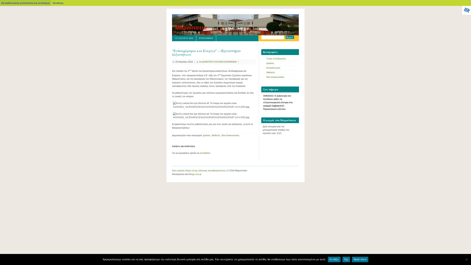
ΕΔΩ (279, 133)
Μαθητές (216, 135)
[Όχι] (466, 259)
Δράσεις (207, 135)
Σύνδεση (58, 2)
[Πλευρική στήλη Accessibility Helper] (466, 10)
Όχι (346, 259)
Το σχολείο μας (184, 38)
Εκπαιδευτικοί (273, 68)
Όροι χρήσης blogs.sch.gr (184, 170)
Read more (360, 259)
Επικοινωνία (206, 38)
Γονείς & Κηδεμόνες (276, 58)
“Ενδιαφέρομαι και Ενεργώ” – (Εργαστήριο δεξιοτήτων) (206, 52)
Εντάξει (334, 259)
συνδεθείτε (205, 153)
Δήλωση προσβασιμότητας (212, 170)
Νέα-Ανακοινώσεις (231, 135)
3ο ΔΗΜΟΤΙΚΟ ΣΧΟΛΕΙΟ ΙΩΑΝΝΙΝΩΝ (218, 62)
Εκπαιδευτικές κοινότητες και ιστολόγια (25, 2)
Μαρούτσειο (191, 27)
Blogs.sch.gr (195, 174)
